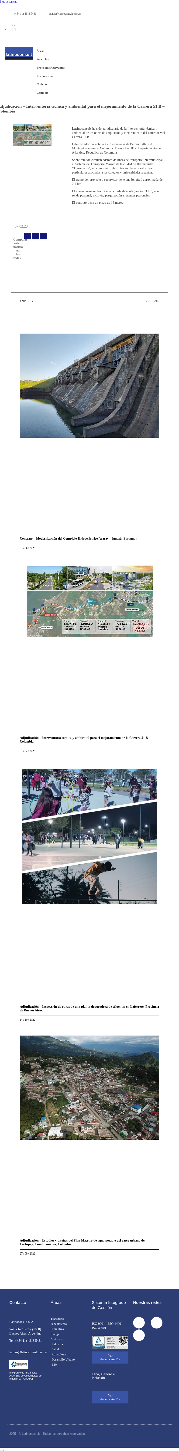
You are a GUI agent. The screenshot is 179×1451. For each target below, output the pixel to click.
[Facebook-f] (139, 1323)
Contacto (42, 92)
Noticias (42, 84)
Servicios (43, 59)
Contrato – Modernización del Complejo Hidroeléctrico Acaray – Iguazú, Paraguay (78, 538)
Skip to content (8, 1)
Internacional (46, 76)
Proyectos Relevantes (51, 67)
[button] (27, 236)
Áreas (40, 51)
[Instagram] (156, 1323)
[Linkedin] (139, 1335)
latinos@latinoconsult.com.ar (28, 1352)
